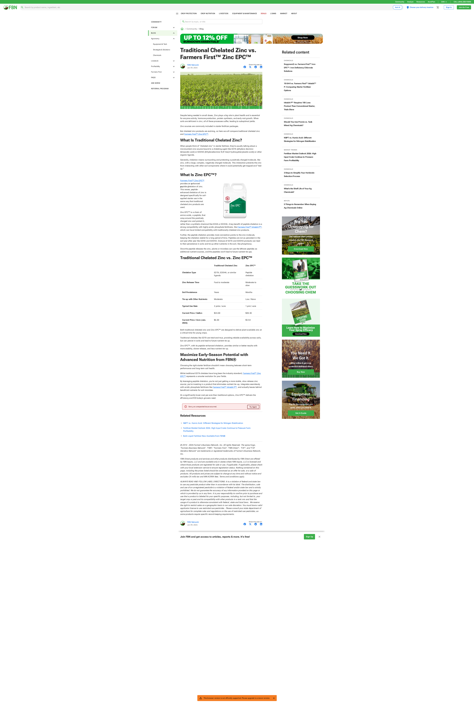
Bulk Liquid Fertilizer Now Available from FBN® (204, 436)
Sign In (449, 7)
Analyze (410, 2)
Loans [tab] (273, 13)
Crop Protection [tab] (189, 13)
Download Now (301, 249)
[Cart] (438, 7)
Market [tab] (283, 13)
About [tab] (294, 13)
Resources (420, 2)
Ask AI (397, 7)
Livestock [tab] (223, 13)
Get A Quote (300, 413)
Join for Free (464, 7)
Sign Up (309, 536)
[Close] (274, 698)
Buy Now (301, 372)
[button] (162, 22)
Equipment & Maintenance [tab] (244, 13)
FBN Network (193, 65)
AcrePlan (431, 2)
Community (399, 2)
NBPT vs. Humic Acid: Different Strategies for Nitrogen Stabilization (213, 423)
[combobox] (208, 7)
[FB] (182, 66)
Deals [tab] (263, 13)
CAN (443, 2)
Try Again (253, 407)
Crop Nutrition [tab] (208, 13)
